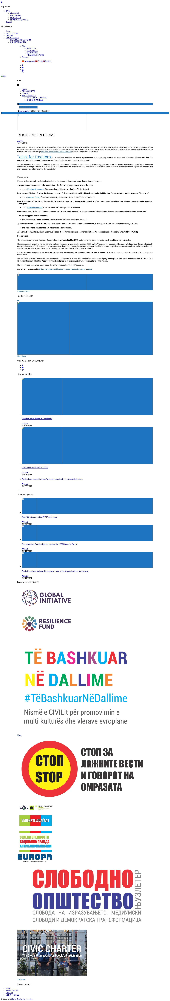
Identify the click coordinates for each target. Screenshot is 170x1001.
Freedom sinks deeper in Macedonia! (37, 419)
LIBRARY (9, 35)
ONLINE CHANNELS (18, 42)
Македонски (29, 61)
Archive (20, 141)
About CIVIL (15, 13)
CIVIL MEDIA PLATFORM (20, 40)
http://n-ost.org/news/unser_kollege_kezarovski (56, 152)
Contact (9, 22)
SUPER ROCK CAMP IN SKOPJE (35, 468)
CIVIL (8, 11)
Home (8, 31)
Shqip (40, 61)
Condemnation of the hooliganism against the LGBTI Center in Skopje (49, 544)
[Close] (2, 2)
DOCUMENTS (15, 15)
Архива (25, 576)
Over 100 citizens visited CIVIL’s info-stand (39, 517)
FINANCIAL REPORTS (19, 20)
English (48, 61)
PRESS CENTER (12, 33)
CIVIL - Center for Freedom (22, 999)
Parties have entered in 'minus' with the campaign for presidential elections (52, 479)
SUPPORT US (15, 18)
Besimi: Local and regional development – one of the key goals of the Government (55, 571)
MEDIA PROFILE (12, 38)
